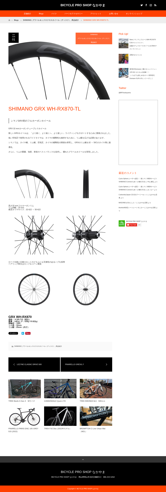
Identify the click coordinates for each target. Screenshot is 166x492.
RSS (155, 5)
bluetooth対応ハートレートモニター (131, 208)
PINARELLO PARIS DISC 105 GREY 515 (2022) (23, 430)
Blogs (41, 14)
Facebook (146, 5)
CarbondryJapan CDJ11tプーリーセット (133, 195)
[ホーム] (9, 18)
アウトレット (95, 14)
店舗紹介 (27, 14)
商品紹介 (94, 42)
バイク (54, 14)
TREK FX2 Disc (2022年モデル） (57, 429)
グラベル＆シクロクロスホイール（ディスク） (94, 38)
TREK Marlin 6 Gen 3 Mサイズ (21, 401)
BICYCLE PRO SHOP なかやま (83, 5)
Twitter (141, 5)
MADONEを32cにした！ (127, 203)
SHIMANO (94, 34)
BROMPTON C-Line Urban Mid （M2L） (92, 430)
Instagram (150, 5)
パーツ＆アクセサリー (73, 14)
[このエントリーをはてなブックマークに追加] (23, 334)
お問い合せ (113, 14)
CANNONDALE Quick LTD (55, 401)
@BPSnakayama (125, 93)
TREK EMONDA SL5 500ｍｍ (92, 401)
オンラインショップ (134, 14)
